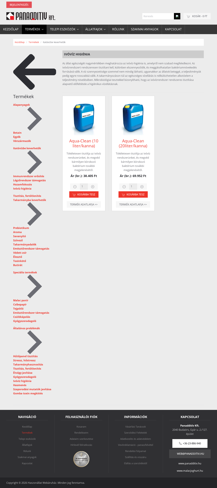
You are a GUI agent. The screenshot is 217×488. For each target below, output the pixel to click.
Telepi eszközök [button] (62, 29)
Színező (18, 240)
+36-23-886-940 (192, 443)
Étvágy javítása (22, 372)
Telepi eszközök (27, 438)
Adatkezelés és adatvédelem (135, 438)
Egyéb (16, 137)
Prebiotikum (21, 228)
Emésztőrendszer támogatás (31, 248)
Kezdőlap (10, 29)
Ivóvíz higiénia (22, 188)
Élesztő (17, 257)
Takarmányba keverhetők (29, 200)
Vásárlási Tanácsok (135, 426)
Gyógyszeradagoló (24, 321)
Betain (17, 132)
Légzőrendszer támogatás (29, 180)
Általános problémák (26, 328)
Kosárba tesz (86, 194)
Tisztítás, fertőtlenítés (27, 196)
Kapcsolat (173, 29)
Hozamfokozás (22, 184)
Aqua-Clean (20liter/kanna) (133, 143)
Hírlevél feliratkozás (81, 444)
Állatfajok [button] (93, 29)
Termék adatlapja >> (84, 204)
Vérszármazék (22, 141)
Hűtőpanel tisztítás (25, 356)
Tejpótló (18, 308)
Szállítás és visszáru (135, 457)
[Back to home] (30, 16)
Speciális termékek (25, 272)
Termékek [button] (32, 29)
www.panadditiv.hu (189, 463)
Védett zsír (20, 252)
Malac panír (20, 300)
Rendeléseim (81, 432)
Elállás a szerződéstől (135, 463)
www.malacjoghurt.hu (190, 470)
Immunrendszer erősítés (28, 176)
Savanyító (19, 236)
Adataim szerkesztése (81, 438)
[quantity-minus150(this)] (124, 186)
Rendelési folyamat (135, 451)
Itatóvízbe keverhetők (27, 148)
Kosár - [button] (199, 16)
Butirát (17, 265)
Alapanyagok (21, 105)
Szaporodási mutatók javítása (32, 389)
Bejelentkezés (19, 5)
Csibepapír (20, 304)
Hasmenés (19, 385)
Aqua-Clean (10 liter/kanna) (83, 143)
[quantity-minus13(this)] (75, 186)
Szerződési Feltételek (135, 432)
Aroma (17, 232)
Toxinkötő (19, 261)
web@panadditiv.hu (190, 453)
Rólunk (118, 29)
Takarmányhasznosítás (28, 364)
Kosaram (81, 426)
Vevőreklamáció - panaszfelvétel (135, 444)
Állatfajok (27, 444)
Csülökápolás (21, 317)
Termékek (27, 432)
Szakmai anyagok (145, 29)
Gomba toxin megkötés (28, 393)
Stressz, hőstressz (24, 360)
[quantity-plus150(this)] (142, 186)
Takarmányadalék (24, 244)
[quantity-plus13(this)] (93, 186)
